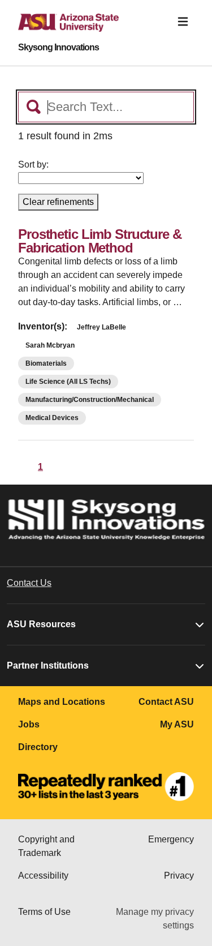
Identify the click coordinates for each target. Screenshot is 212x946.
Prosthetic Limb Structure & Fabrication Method (99, 240)
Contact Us (29, 583)
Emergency (171, 839)
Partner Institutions (48, 665)
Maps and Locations (61, 702)
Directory (38, 747)
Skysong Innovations (58, 47)
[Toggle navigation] (183, 22)
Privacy (179, 875)
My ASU (177, 724)
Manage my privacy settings (155, 918)
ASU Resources (41, 624)
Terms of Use (44, 912)
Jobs (29, 724)
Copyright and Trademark (46, 846)
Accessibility (43, 875)
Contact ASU (166, 702)
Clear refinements (58, 202)
